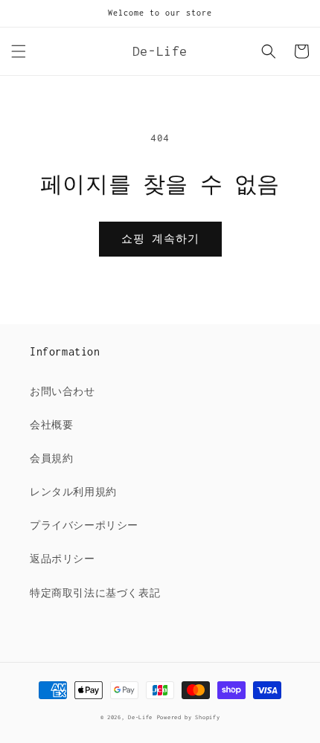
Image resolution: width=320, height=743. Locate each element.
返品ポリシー (62, 559)
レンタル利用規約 (73, 492)
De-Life (140, 717)
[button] (18, 51)
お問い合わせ (62, 391)
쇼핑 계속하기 (160, 239)
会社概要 (51, 425)
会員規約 (51, 458)
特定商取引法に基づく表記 (95, 593)
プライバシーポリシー (84, 525)
